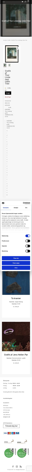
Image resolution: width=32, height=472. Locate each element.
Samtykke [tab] (6, 207)
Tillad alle (16, 258)
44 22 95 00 (6, 412)
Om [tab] (26, 207)
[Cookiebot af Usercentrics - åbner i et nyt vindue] (23, 203)
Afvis (16, 267)
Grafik (9, 40)
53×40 (6, 116)
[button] (17, 48)
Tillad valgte (16, 263)
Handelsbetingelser (7, 398)
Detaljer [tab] (16, 207)
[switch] (27, 241)
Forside (5, 40)
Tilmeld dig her (11, 426)
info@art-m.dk (6, 417)
